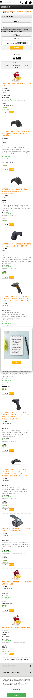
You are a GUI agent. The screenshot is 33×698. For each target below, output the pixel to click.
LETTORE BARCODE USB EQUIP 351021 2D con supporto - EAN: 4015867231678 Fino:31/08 (16, 134)
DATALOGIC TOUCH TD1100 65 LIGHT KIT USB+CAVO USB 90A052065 (16, 530)
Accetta (16, 695)
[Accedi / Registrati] (26, 2)
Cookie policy (20, 684)
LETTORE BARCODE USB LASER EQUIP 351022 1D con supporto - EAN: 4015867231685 (15, 191)
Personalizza (16, 689)
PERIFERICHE (5, 7)
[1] (5, 277)
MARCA (16, 35)
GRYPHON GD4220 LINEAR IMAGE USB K (16, 627)
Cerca (16, 21)
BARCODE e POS (5, 31)
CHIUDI (31, 679)
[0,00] (30, 2)
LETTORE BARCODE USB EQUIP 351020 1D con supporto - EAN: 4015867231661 (16, 245)
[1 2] (5, 112)
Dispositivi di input (22, 29)
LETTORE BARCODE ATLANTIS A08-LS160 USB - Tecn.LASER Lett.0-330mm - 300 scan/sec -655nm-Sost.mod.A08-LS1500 (16, 299)
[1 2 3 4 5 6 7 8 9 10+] (5, 224)
